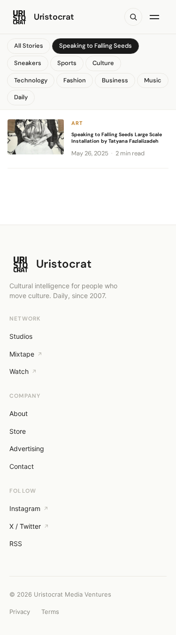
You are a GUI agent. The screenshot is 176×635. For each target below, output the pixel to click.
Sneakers (27, 63)
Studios (20, 336)
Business (115, 80)
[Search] (133, 17)
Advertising (26, 449)
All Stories (28, 46)
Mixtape (21, 354)
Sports (67, 63)
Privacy (19, 611)
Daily (21, 97)
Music (152, 80)
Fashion (74, 80)
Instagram (24, 508)
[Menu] (156, 17)
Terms (50, 611)
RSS (15, 543)
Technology (30, 80)
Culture (103, 63)
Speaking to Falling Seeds (95, 46)
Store (17, 431)
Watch (19, 371)
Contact (21, 466)
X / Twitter (25, 526)
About (18, 413)
